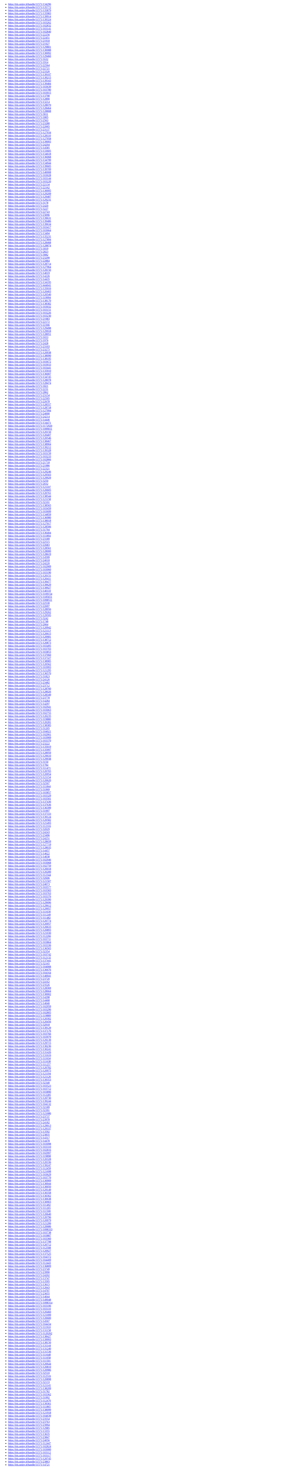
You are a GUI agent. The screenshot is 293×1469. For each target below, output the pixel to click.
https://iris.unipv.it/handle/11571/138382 (29, 303)
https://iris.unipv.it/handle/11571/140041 (29, 975)
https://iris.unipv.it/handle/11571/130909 (29, 1180)
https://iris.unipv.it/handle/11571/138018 (29, 520)
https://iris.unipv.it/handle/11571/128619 (29, 554)
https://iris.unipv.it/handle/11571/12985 (29, 1428)
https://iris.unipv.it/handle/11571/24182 (29, 1122)
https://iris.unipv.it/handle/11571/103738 (29, 1232)
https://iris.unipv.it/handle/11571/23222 (29, 743)
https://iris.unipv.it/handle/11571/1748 (28, 621)
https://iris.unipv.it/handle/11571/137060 (29, 655)
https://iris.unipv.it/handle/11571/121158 (29, 499)
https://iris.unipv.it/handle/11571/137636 (29, 804)
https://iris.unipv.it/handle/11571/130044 (29, 1183)
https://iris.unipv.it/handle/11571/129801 (29, 46)
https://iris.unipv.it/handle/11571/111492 (29, 1205)
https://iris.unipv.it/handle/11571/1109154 (30, 593)
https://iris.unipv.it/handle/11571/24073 (29, 884)
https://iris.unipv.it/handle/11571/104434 (29, 1324)
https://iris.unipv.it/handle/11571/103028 (29, 175)
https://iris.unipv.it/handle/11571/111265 (29, 1208)
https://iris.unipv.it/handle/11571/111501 (29, 1360)
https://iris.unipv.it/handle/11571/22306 (29, 325)
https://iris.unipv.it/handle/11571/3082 (28, 254)
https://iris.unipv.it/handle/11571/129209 (29, 193)
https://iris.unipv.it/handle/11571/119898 (29, 1156)
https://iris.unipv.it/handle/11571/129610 (29, 755)
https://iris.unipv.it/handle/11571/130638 (29, 1198)
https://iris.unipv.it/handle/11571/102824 (29, 1446)
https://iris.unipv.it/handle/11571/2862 (28, 392)
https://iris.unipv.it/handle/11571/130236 (29, 1046)
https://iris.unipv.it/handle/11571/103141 (29, 28)
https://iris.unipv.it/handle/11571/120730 (29, 1098)
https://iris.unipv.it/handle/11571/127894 (29, 239)
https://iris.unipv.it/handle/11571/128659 (29, 841)
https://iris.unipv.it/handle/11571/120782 (29, 1067)
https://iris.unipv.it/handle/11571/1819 (28, 248)
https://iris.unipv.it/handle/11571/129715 (29, 1043)
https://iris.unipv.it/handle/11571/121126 (29, 1076)
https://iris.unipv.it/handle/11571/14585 (29, 147)
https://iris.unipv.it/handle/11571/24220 (29, 563)
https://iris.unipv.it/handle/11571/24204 (29, 144)
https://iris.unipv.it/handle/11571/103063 (29, 710)
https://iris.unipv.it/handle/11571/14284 (29, 700)
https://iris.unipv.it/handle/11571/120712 (29, 1244)
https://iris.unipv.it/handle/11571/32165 (29, 963)
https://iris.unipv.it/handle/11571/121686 (29, 1113)
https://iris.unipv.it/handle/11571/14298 (29, 997)
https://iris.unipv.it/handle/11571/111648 (29, 1354)
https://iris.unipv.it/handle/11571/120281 (29, 722)
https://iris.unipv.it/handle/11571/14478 (29, 1140)
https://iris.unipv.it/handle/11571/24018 (29, 560)
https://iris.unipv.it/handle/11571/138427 (29, 1336)
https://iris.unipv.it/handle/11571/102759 (29, 865)
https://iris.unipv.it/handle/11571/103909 (29, 737)
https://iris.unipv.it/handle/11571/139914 (29, 16)
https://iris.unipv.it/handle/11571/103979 (29, 1036)
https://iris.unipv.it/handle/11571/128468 (29, 242)
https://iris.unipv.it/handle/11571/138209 (29, 1388)
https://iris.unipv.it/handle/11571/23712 (29, 685)
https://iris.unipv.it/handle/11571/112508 (29, 1247)
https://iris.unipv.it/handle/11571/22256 (29, 34)
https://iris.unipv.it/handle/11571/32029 (29, 829)
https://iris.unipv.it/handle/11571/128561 (29, 548)
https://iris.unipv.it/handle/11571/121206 (29, 1223)
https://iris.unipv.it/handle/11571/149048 (29, 1299)
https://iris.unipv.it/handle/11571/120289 (29, 871)
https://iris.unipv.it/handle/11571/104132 (29, 1104)
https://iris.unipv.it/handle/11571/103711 (29, 939)
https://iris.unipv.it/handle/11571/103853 (29, 651)
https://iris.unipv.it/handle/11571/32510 (29, 1373)
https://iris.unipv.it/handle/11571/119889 (29, 1015)
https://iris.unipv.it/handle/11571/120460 (29, 1311)
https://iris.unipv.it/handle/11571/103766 (29, 1033)
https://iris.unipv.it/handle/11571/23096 (29, 215)
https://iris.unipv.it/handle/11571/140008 (29, 172)
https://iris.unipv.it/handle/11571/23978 (29, 1119)
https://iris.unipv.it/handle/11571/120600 (29, 1318)
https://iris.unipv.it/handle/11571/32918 (29, 1024)
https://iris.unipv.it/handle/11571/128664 (29, 991)
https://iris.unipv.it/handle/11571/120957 (29, 923)
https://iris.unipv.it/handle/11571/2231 (28, 389)
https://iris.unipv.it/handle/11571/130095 (29, 190)
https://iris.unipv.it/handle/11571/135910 (29, 370)
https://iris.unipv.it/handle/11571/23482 (29, 682)
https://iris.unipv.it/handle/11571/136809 (29, 1266)
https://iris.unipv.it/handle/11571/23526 (29, 985)
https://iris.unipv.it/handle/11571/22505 (29, 398)
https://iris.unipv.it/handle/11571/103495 (29, 645)
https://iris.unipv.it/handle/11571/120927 (29, 1250)
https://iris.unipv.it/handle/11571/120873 (29, 642)
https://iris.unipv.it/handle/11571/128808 (29, 111)
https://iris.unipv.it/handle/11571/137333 (29, 813)
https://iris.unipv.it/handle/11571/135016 (29, 288)
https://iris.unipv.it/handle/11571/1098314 (30, 1302)
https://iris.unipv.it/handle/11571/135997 (29, 749)
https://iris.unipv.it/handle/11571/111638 (29, 1061)
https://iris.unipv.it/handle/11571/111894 (29, 535)
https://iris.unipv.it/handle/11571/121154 (29, 777)
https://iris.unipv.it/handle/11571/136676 (29, 969)
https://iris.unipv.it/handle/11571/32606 (29, 878)
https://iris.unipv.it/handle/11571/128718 (29, 407)
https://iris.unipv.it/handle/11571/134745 (29, 376)
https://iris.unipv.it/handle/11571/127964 (29, 266)
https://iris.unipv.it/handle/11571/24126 (29, 679)
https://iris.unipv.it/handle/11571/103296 (29, 1009)
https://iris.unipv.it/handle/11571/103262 (29, 22)
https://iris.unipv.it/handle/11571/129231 (29, 199)
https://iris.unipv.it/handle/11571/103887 (29, 1235)
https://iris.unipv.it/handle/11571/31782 (29, 1391)
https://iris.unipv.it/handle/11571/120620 (29, 780)
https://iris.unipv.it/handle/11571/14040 (29, 1003)
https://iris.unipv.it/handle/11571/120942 (29, 627)
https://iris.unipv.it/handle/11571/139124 (29, 816)
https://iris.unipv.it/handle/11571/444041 (29, 285)
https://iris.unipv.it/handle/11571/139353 (29, 1079)
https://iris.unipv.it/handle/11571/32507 (29, 783)
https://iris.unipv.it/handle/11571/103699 (29, 511)
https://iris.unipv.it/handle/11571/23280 (29, 123)
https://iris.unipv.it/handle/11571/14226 (29, 276)
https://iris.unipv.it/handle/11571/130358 (29, 1192)
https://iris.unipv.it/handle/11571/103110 (29, 1308)
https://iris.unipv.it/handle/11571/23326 (29, 71)
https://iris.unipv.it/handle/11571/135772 (29, 7)
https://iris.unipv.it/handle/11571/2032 (28, 483)
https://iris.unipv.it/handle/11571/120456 (29, 1021)
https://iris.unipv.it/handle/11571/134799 (29, 160)
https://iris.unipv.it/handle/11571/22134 (29, 184)
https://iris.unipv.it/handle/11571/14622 (29, 853)
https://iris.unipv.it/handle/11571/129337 (29, 1128)
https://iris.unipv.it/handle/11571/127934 (29, 132)
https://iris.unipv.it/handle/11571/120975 (29, 1070)
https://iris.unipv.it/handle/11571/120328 (29, 1159)
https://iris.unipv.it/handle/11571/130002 (29, 994)
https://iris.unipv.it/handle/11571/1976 (28, 340)
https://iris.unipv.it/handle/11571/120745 (29, 1458)
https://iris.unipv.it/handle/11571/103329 (29, 795)
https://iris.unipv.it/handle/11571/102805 (29, 1012)
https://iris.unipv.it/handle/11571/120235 (29, 716)
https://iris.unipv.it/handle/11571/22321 (29, 468)
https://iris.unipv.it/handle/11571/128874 (29, 245)
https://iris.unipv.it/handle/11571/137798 (29, 1241)
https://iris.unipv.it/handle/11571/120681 (29, 636)
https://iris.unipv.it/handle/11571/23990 (29, 1272)
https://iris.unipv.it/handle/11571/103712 (29, 1088)
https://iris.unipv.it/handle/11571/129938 (29, 758)
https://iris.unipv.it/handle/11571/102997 (29, 1153)
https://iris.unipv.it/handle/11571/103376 (29, 896)
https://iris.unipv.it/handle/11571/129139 (29, 1040)
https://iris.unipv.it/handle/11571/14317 (29, 1137)
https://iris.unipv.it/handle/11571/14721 (29, 1464)
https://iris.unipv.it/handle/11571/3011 (28, 114)
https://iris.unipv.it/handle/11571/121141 (29, 1385)
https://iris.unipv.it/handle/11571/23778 (29, 697)
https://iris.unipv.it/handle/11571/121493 (29, 823)
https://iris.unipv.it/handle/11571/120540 (29, 294)
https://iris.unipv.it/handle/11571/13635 (29, 1434)
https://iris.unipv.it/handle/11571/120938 (29, 352)
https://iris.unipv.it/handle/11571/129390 (29, 899)
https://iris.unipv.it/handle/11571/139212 (29, 447)
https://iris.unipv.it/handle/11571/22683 (29, 545)
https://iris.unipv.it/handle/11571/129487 (29, 196)
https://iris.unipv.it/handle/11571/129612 (29, 905)
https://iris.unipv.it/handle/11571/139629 (29, 584)
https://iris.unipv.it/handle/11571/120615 (29, 633)
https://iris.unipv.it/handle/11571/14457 (29, 850)
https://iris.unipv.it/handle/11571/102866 (29, 459)
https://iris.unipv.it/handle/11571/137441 (29, 960)
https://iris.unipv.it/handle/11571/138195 (29, 358)
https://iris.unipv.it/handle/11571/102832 (29, 25)
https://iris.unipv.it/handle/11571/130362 (29, 1195)
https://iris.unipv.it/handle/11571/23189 (29, 538)
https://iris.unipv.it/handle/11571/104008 (29, 966)
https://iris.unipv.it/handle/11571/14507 (29, 1321)
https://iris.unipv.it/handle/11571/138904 (29, 444)
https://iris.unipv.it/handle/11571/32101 (29, 502)
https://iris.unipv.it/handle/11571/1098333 (30, 1229)
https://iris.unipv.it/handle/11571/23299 (29, 257)
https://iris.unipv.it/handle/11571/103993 (29, 667)
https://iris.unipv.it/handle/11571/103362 (29, 1394)
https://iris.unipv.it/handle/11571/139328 (29, 450)
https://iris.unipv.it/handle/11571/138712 (29, 639)
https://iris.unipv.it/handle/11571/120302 (29, 1018)
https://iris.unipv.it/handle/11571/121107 (29, 486)
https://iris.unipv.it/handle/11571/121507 (29, 881)
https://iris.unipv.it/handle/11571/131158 (29, 1330)
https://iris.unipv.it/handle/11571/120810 (29, 1366)
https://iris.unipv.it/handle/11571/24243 (29, 832)
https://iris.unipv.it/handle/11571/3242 (28, 618)
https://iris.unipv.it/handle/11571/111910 (29, 1327)
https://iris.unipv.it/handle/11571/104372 (29, 1256)
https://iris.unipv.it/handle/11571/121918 (29, 1412)
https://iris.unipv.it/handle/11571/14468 (29, 1000)
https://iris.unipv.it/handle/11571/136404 (29, 532)
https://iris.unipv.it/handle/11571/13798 (29, 95)
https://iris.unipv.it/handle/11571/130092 (29, 53)
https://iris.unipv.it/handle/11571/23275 (29, 349)
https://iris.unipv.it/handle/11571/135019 (29, 746)
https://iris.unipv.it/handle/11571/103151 (29, 309)
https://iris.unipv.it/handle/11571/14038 (29, 856)
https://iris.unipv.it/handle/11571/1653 (28, 337)
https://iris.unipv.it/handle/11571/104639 (29, 1415)
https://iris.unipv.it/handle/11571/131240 (29, 1348)
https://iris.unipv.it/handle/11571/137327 (29, 658)
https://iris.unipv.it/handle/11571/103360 (29, 1238)
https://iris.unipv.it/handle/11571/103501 (29, 798)
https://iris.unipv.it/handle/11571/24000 (29, 413)
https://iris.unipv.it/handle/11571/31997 (29, 810)
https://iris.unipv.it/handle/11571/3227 (28, 208)
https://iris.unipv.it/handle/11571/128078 (29, 380)
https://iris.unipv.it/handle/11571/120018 (29, 868)
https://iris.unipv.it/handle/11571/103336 (29, 945)
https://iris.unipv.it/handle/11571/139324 (29, 19)
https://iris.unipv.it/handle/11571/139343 (29, 80)
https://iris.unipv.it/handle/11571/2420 (28, 205)
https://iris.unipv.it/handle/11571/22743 (29, 211)
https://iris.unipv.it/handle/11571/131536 (29, 1351)
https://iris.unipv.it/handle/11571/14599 (29, 557)
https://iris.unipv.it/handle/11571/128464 (29, 108)
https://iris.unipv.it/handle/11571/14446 (29, 419)
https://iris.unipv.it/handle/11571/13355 (29, 1431)
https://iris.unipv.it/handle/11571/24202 (29, 1275)
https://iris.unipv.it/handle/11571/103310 (29, 1146)
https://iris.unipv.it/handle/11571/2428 (28, 343)
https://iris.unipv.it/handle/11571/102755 (29, 713)
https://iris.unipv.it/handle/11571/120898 (29, 1379)
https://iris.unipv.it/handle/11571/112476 (29, 1400)
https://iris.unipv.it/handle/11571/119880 (29, 719)
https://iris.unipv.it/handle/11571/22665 (29, 126)
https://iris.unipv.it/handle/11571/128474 (29, 383)
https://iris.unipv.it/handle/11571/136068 (29, 156)
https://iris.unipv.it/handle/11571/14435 (29, 279)
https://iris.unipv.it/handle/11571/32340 (29, 1082)
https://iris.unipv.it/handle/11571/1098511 (30, 600)
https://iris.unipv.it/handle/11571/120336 (29, 1162)
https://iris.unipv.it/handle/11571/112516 (29, 1376)
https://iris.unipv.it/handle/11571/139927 (29, 587)
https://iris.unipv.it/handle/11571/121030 (29, 933)
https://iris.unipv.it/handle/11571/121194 (29, 1073)
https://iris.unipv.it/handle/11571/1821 (28, 386)
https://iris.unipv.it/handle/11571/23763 (29, 1421)
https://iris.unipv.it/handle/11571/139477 (29, 581)
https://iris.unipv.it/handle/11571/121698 (29, 1171)
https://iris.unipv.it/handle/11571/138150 (29, 1342)
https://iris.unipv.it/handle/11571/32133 (29, 1382)
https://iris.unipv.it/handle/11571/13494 (29, 233)
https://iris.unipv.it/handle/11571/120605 (29, 490)
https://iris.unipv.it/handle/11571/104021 (29, 731)
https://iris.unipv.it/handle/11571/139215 (29, 77)
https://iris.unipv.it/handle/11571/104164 (29, 972)
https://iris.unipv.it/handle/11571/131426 (29, 1052)
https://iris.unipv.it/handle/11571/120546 (29, 438)
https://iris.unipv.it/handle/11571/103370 (29, 740)
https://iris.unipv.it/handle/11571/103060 (29, 569)
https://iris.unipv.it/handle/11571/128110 (29, 135)
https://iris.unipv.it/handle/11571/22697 (29, 606)
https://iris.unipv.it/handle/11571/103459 (29, 508)
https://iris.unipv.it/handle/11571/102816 (29, 1150)
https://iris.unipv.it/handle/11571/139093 (29, 141)
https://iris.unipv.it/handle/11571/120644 (29, 1363)
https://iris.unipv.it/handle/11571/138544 (29, 496)
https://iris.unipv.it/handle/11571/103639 (29, 86)
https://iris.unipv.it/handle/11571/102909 (29, 566)
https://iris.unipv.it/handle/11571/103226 (29, 312)
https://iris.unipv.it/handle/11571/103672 (29, 361)
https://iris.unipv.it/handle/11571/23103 (29, 346)
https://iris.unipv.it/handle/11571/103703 (29, 648)
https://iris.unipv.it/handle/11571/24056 (29, 1440)
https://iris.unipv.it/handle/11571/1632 (28, 59)
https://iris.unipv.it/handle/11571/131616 (29, 1055)
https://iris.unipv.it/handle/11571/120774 (29, 920)
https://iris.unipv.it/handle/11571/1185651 (30, 596)
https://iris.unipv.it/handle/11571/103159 (29, 453)
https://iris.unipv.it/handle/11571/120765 (29, 771)
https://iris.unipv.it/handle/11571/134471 (29, 422)
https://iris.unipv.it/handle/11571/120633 (29, 926)
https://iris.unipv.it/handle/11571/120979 (29, 1220)
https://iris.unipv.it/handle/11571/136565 (29, 948)
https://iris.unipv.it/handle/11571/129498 (29, 328)
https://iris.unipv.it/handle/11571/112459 (29, 1168)
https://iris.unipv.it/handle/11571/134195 (29, 282)
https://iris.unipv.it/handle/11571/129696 (29, 902)
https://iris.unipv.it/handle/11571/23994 (29, 1425)
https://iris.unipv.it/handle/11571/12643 (29, 1287)
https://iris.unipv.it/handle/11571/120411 (29, 578)
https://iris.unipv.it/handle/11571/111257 (29, 1064)
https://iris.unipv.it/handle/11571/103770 (29, 1177)
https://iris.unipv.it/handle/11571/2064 (28, 624)
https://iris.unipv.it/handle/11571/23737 (29, 1116)
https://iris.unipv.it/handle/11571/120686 (29, 1226)
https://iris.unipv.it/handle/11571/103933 (29, 364)
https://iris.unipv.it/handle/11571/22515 (29, 541)
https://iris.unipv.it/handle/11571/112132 (29, 957)
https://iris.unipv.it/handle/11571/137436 (29, 801)
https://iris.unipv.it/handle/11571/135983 (29, 13)
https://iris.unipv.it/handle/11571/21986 (29, 465)
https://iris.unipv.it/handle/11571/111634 (29, 1058)
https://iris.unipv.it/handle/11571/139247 (29, 1165)
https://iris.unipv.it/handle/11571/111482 (29, 917)
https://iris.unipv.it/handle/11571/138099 (29, 1409)
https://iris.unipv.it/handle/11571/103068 (29, 862)
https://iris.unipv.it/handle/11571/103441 (29, 367)
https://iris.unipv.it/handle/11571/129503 (29, 474)
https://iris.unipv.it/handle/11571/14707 (29, 1290)
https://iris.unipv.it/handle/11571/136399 (29, 807)
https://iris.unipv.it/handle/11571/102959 (29, 1006)
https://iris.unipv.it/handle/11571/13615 (29, 1284)
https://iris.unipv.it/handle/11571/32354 (29, 951)
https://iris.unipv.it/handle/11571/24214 (29, 416)
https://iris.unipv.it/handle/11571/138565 (29, 505)
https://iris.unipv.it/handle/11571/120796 (29, 1217)
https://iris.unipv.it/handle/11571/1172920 (30, 425)
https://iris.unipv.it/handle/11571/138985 (29, 661)
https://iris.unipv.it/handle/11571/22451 (29, 37)
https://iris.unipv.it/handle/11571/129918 (29, 331)
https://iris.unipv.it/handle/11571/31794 (29, 529)
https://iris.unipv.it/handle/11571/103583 (29, 890)
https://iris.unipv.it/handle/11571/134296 (29, 4)
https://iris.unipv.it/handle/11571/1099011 (30, 428)
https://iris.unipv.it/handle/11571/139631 (29, 218)
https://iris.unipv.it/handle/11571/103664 (29, 230)
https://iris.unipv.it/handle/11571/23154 (29, 395)
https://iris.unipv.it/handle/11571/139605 (29, 166)
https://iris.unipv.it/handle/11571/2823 (28, 251)
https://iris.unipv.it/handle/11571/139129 (29, 1027)
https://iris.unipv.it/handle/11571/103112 (29, 1452)
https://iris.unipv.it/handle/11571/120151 (29, 575)
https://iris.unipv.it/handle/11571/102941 (29, 706)
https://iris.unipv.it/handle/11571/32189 (29, 1107)
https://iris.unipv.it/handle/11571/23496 (29, 835)
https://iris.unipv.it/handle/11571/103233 (29, 456)
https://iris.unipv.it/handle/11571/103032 (29, 306)
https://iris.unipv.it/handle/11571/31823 (29, 676)
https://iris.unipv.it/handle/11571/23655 (29, 1293)
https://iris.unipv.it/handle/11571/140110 (29, 590)
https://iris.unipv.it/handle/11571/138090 (29, 355)
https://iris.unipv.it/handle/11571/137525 (29, 1253)
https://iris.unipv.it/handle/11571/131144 (29, 1345)
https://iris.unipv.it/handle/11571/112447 (29, 1443)
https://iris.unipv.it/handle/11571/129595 (29, 615)
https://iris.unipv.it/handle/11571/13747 (29, 1278)
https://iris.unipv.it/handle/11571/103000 (29, 1449)
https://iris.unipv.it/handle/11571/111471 (29, 768)
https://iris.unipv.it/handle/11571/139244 (29, 1101)
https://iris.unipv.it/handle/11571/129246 (29, 471)
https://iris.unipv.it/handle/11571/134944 (29, 163)
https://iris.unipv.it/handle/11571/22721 (29, 68)
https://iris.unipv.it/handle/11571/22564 (29, 65)
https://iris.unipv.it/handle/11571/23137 (29, 129)
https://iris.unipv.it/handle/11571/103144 (29, 178)
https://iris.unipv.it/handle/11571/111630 (29, 911)
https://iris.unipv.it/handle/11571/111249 (29, 914)
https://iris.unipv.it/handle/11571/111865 (29, 1406)
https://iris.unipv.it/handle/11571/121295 (29, 670)
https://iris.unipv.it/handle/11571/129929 (29, 477)
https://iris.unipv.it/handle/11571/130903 (29, 1201)
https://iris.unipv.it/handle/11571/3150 (28, 761)
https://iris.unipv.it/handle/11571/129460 (29, 56)
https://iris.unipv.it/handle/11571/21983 (29, 318)
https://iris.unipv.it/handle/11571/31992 (29, 1397)
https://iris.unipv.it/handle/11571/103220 (29, 181)
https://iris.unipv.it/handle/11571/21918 (29, 40)
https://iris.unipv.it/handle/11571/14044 (29, 1296)
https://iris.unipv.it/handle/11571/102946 (29, 859)
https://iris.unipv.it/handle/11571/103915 (29, 92)
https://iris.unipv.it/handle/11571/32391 (29, 1110)
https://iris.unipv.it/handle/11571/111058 (29, 1357)
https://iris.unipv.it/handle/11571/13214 (29, 101)
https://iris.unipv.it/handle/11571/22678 (29, 401)
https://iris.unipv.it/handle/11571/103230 (29, 315)
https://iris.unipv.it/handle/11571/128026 (29, 691)
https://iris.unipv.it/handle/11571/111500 (29, 1211)
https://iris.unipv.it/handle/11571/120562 (29, 664)
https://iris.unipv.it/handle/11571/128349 (29, 694)
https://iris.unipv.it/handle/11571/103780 (29, 89)
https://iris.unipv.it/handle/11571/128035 (29, 847)
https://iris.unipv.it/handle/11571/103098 (29, 1143)
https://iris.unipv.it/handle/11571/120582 (29, 820)
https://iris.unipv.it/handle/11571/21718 (29, 462)
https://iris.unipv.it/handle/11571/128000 (29, 551)
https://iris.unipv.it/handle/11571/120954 (29, 774)
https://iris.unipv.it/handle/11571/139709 (29, 169)
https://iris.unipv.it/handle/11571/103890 (29, 1091)
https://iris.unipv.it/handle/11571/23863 (29, 1461)
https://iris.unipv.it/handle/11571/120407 (29, 435)
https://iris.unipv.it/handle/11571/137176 (29, 1030)
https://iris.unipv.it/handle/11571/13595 (29, 1281)
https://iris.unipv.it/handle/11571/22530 (29, 603)
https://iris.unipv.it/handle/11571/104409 (29, 1260)
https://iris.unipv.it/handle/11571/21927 (29, 43)
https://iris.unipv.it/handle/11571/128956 (29, 609)
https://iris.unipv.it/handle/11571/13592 (29, 1131)
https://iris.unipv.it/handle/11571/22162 (29, 187)
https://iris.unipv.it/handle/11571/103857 (29, 792)
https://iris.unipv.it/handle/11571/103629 (29, 1174)
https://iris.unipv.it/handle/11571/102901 (29, 734)
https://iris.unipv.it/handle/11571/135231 (29, 236)
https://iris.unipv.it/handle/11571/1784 (28, 765)
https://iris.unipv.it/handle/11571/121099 (29, 1315)
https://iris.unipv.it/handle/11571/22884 (29, 260)
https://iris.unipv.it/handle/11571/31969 (29, 789)
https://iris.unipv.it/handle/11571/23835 (29, 1134)
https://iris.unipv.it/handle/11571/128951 (29, 334)
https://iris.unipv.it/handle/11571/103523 (29, 1085)
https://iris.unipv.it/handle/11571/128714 (29, 263)
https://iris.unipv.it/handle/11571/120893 (29, 930)
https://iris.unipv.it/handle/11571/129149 (29, 1189)
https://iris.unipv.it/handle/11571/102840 (29, 31)
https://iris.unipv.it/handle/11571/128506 (29, 526)
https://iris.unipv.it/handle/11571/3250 (28, 480)
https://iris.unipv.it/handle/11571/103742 (29, 954)
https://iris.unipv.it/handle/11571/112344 (29, 875)
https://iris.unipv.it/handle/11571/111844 (29, 786)
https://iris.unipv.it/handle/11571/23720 (29, 978)
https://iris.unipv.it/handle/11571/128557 (29, 404)
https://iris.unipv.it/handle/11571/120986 (29, 1370)
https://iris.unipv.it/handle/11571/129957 (29, 908)
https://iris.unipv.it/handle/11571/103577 (29, 887)
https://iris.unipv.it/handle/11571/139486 (29, 221)
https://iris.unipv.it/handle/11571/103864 (29, 942)
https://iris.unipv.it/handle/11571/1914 (28, 62)
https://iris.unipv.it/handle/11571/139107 (29, 74)
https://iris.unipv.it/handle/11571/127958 (29, 138)
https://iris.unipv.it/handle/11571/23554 (29, 1418)
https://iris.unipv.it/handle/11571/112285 (29, 1095)
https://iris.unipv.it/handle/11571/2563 (28, 120)
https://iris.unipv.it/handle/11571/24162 (29, 981)
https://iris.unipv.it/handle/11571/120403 (29, 291)
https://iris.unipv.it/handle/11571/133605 (29, 150)
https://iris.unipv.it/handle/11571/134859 (29, 514)
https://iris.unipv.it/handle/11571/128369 (29, 988)
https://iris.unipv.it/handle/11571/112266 (29, 936)
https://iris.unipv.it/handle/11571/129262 (29, 612)
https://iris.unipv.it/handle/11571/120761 (29, 493)
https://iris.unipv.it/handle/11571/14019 (29, 273)
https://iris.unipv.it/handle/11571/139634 (29, 224)
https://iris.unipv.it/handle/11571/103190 (29, 572)
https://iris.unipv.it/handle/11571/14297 (29, 703)
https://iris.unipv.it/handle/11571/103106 (29, 1305)
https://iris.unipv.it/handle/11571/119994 (29, 297)
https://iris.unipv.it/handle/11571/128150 (29, 270)
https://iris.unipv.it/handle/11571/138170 (29, 300)
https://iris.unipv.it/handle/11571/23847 (29, 1437)
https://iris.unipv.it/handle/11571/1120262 (30, 1333)
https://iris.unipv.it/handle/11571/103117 (29, 1455)
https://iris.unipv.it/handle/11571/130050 (29, 1186)
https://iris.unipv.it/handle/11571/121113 (29, 630)
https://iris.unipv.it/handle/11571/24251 (29, 838)
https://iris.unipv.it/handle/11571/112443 (29, 1263)
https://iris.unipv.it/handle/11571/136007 (29, 373)
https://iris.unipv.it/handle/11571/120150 (29, 431)
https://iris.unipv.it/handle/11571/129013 (29, 1125)
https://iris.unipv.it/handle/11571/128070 (29, 105)
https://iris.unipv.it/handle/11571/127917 (29, 523)
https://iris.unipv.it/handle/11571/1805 (28, 117)
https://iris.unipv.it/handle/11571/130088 (29, 50)
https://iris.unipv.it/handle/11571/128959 (29, 752)
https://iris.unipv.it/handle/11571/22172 (29, 321)
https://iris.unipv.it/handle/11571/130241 (29, 1049)
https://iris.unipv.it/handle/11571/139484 (29, 83)
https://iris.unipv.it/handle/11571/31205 (29, 728)
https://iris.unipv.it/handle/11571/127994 (29, 410)
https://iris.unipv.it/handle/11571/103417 (29, 227)
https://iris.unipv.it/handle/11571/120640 (29, 1214)
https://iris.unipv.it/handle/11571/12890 (29, 98)
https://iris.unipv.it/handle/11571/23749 (29, 1269)
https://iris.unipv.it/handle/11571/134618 (29, 153)
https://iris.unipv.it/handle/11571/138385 (29, 725)
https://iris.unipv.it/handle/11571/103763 (29, 893)
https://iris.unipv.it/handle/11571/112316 (29, 826)
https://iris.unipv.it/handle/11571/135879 (29, 10)
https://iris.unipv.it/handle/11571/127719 (29, 844)
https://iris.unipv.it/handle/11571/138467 (29, 441)
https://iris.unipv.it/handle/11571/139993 (29, 1339)
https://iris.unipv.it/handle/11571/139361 (29, 1403)
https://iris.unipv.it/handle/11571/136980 (29, 517)
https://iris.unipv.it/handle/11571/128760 (29, 688)
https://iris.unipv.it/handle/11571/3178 (28, 202)
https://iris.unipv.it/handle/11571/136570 (29, 673)
